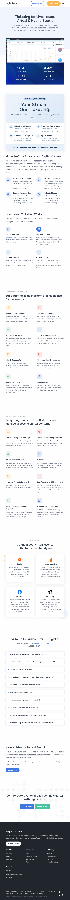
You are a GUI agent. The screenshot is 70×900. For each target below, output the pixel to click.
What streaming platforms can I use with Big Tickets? (28, 654)
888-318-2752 (36, 646)
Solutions (9, 853)
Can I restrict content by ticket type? (22, 669)
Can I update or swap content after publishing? (25, 685)
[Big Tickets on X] (59, 895)
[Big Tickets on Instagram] (62, 892)
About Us (50, 853)
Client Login (50, 859)
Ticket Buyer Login (53, 862)
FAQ (27, 862)
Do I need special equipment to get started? (24, 700)
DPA (16, 894)
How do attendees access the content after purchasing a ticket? (32, 662)
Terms (43, 891)
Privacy (36, 891)
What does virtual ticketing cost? (21, 692)
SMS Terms (24, 894)
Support (8, 870)
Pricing (8, 856)
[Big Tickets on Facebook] (59, 892)
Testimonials (30, 859)
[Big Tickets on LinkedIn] (62, 895)
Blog (27, 853)
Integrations (10, 859)
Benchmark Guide (31, 856)
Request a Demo (37, 3)
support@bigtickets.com (42, 643)
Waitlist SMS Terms (36, 894)
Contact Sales (53, 3)
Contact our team (11, 237)
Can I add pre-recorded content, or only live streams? (28, 715)
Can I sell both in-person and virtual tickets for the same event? (31, 677)
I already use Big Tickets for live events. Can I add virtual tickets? (32, 723)
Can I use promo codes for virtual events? (23, 708)
